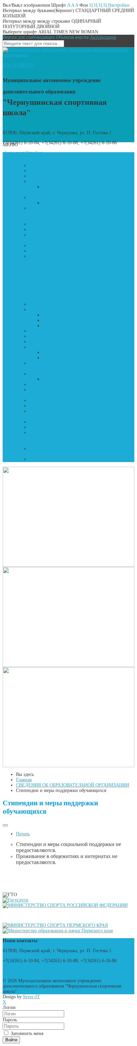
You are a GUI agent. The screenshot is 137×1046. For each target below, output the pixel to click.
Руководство (41, 197)
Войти (11, 1039)
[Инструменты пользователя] (5, 825)
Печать (23, 833)
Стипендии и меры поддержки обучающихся (74, 250)
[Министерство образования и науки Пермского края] (58, 930)
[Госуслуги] (15, 899)
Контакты (25, 266)
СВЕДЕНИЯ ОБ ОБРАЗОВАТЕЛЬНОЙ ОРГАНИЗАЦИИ (72, 160)
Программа (54, 315)
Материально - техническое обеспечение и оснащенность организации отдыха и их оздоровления (71, 438)
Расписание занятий (36, 288)
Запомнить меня (26, 1033)
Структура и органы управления (61, 170)
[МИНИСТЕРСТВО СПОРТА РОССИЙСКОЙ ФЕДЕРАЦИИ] (65, 905)
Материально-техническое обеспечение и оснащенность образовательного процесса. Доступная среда (72, 213)
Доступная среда (46, 389)
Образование (42, 181)
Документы (40, 176)
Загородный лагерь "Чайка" (43, 298)
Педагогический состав (66, 202)
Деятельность (42, 347)
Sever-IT (31, 996)
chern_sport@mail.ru (23, 970)
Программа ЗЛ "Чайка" (66, 357)
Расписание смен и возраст (70, 352)
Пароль (10, 1019)
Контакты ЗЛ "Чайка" (50, 341)
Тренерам (25, 272)
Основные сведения (49, 165)
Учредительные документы (70, 320)
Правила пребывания (64, 325)
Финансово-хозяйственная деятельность (69, 229)
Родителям (26, 277)
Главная (24, 154)
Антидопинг (28, 282)
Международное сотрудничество (61, 245)
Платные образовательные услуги (62, 224)
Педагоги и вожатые (49, 336)
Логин (9, 1007)
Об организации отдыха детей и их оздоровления (66, 395)
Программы (41, 384)
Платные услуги (45, 373)
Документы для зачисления (70, 379)
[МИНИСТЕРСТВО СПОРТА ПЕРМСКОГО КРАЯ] (55, 925)
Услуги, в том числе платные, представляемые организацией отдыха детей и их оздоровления (76, 451)
